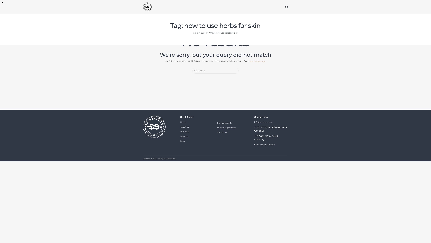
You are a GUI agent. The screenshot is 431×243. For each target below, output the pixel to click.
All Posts (204, 33)
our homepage (257, 61)
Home (195, 33)
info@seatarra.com (263, 122)
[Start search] (286, 7)
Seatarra (146, 159)
